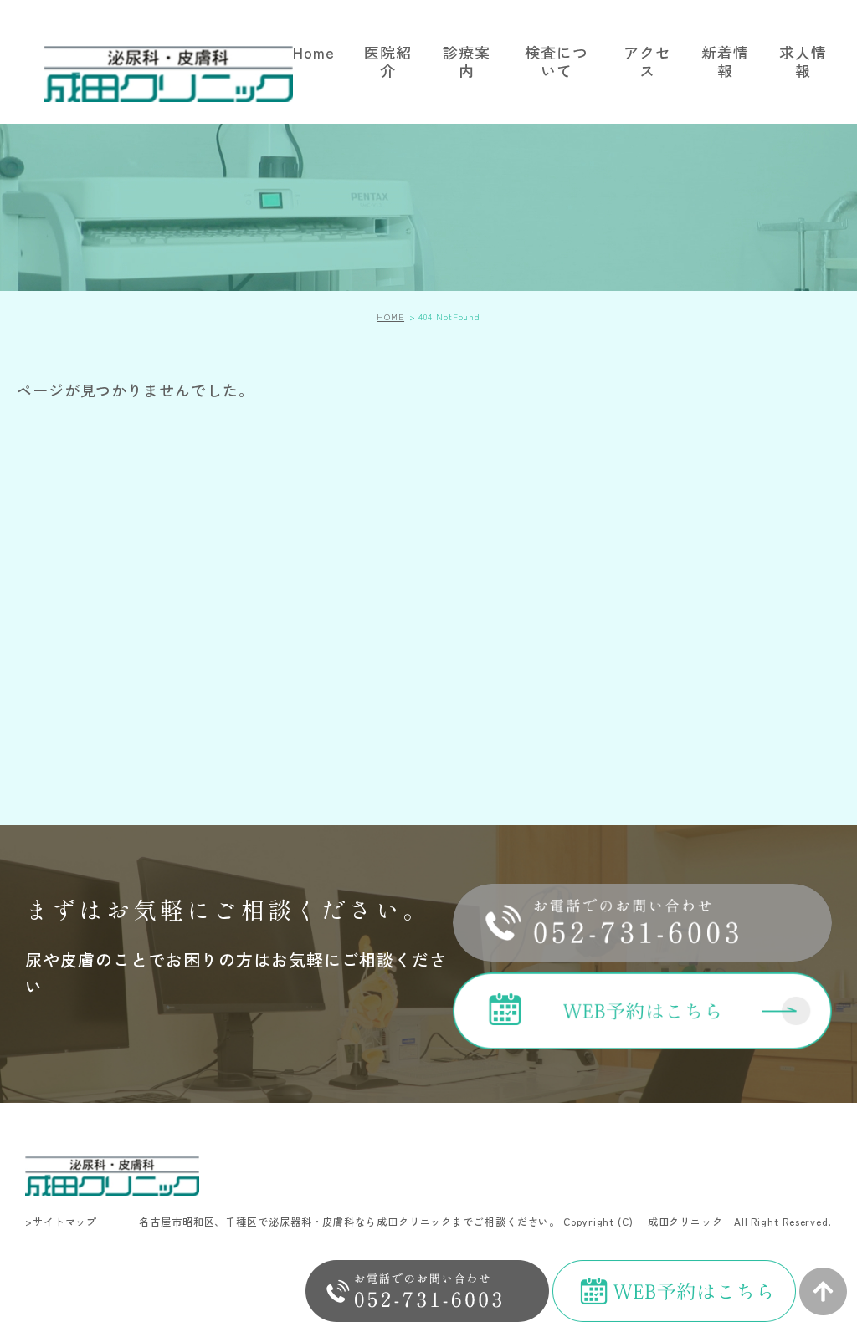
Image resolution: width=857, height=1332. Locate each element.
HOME (390, 316)
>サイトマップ (61, 1221)
